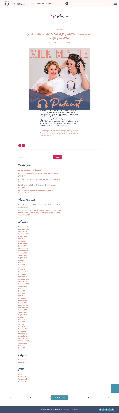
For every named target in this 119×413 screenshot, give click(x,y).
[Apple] (112, 409)
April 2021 (21, 324)
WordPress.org (23, 381)
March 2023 (22, 270)
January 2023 (22, 274)
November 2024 (23, 229)
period (63, 133)
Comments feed (23, 379)
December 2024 (23, 227)
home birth (48, 133)
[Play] (67, 3)
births (49, 130)
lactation (54, 133)
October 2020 (22, 338)
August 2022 (22, 286)
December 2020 (23, 334)
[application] (85, 3)
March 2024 (22, 241)
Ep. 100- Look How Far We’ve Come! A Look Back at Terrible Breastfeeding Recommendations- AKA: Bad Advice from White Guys (39, 213)
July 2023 (21, 260)
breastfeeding (55, 130)
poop (77, 133)
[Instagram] (23, 145)
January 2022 (22, 303)
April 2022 (21, 296)
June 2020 (21, 348)
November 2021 (23, 308)
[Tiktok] (106, 409)
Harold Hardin (23, 205)
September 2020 (23, 341)
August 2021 (22, 315)
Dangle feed (75, 130)
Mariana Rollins (23, 211)
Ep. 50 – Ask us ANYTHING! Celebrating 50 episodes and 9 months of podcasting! (59, 36)
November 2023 (23, 251)
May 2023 (21, 265)
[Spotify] (109, 409)
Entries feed (22, 377)
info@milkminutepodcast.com (70, 409)
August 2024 (22, 236)
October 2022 (22, 281)
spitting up (48, 135)
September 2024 (23, 234)
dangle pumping (53, 132)
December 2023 (23, 248)
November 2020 (23, 336)
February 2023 (23, 272)
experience (61, 132)
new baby (59, 133)
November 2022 (23, 279)
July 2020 (21, 345)
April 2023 (21, 267)
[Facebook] (19, 145)
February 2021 (23, 329)
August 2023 (22, 258)
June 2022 (21, 291)
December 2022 (23, 277)
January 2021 (22, 331)
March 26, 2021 (66, 42)
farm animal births (69, 132)
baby (46, 130)
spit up (43, 135)
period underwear (70, 133)
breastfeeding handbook (65, 130)
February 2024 (23, 243)
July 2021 (21, 317)
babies (43, 130)
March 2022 (22, 298)
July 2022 (21, 289)
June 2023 (21, 262)
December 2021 (23, 305)
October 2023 (22, 253)
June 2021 (21, 319)
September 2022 (23, 284)
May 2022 (21, 293)
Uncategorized (23, 362)
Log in (20, 374)
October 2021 (22, 310)
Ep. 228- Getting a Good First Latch (41, 3)
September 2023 (23, 255)
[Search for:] (35, 157)
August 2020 (22, 343)
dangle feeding (45, 132)
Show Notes (59, 29)
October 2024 (22, 232)
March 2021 (22, 326)
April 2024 (21, 239)
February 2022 (23, 300)
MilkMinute (55, 42)
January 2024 (22, 246)
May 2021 (21, 322)
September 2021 (23, 312)
